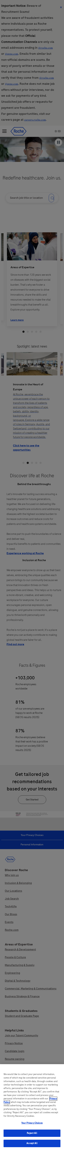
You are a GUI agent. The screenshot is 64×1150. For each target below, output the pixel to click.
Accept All (31, 1143)
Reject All (32, 1133)
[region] (32, 1107)
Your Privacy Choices (32, 1123)
